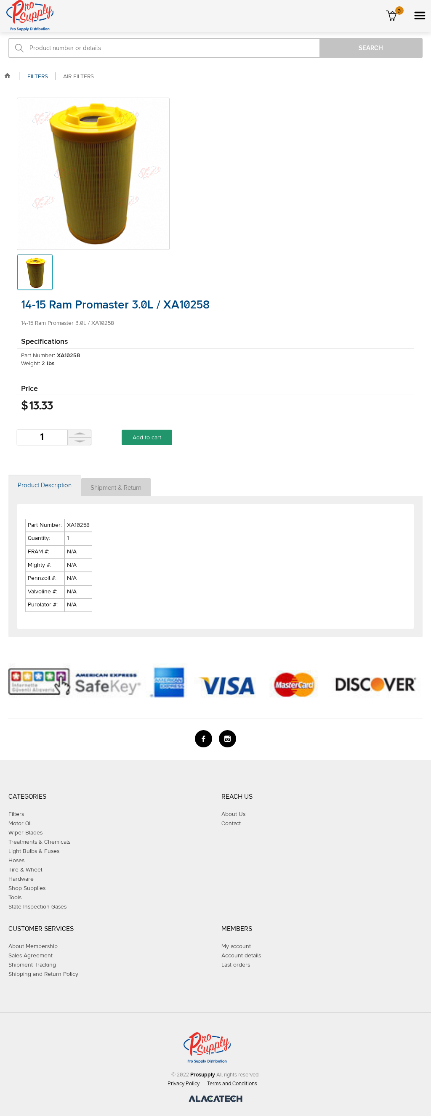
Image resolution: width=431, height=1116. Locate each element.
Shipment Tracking (32, 965)
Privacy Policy (184, 1084)
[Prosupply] (26, 29)
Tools (14, 898)
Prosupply (202, 1075)
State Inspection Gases (37, 907)
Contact (231, 823)
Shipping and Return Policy (43, 974)
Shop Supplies (26, 888)
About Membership (33, 946)
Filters (16, 814)
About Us (233, 814)
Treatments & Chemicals (39, 842)
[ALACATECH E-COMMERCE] (215, 1100)
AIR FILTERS (78, 77)
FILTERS (37, 77)
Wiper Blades (25, 833)
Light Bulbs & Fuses (33, 851)
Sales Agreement (30, 956)
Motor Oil (20, 823)
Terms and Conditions (232, 1084)
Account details (241, 956)
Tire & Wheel (25, 870)
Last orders (235, 965)
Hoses (16, 861)
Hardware (21, 879)
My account (236, 946)
